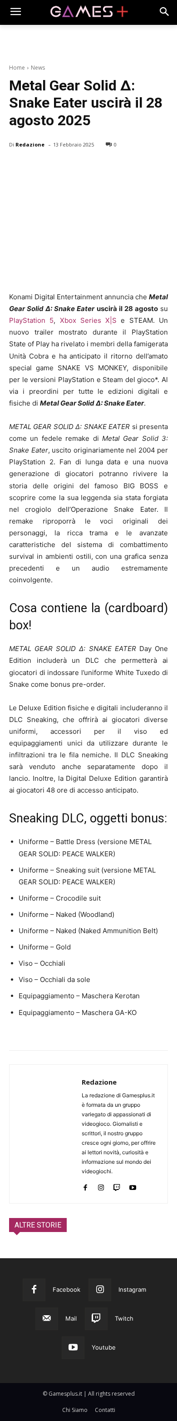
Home (17, 67)
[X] (39, 168)
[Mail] (46, 1319)
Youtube (104, 1347)
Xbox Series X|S (88, 320)
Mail (71, 1318)
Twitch (124, 1318)
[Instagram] (101, 1185)
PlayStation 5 (31, 320)
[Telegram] (102, 168)
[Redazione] (45, 1134)
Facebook (66, 1289)
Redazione (29, 144)
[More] (123, 168)
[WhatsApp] (81, 168)
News (38, 67)
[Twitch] (116, 1185)
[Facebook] (18, 168)
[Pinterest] (60, 168)
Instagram (132, 1289)
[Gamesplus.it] (88, 12)
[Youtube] (132, 1185)
